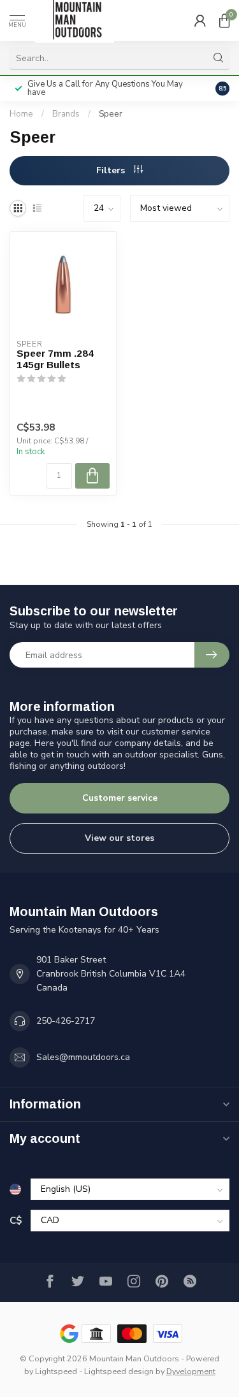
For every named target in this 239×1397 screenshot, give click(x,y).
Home (21, 114)
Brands (66, 114)
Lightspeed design (119, 1371)
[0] (224, 20)
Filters (111, 170)
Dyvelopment (190, 1371)
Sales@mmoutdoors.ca (83, 1057)
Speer (110, 114)
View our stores (119, 838)
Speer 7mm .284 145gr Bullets (55, 359)
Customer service (119, 798)
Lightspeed (56, 1371)
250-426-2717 (65, 1021)
